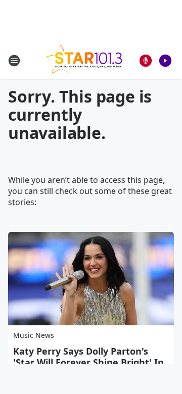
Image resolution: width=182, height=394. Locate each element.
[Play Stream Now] (165, 61)
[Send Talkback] (146, 61)
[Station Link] (84, 60)
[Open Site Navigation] (14, 61)
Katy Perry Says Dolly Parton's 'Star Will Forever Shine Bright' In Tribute (88, 362)
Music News (33, 335)
